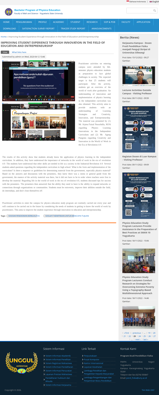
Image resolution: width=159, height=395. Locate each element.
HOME (6, 21)
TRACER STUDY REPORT (73, 28)
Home (4, 36)
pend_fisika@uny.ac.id (136, 378)
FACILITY (126, 21)
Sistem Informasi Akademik (58, 355)
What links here (19, 52)
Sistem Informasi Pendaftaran (59, 366)
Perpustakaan (90, 355)
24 (140, 336)
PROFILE (42, 21)
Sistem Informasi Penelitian (58, 359)
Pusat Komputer (91, 359)
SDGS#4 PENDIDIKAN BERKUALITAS (24, 216)
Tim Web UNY (148, 390)
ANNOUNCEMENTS (101, 28)
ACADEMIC (58, 21)
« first (126, 332)
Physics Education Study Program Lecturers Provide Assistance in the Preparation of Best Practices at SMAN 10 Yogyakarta (139, 229)
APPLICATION (143, 21)
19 (149, 332)
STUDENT (75, 21)
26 (149, 336)
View (6, 52)
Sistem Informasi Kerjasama (58, 385)
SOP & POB (109, 21)
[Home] (40, 12)
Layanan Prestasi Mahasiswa (58, 374)
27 (154, 336)
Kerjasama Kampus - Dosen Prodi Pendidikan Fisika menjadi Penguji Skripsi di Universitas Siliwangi (137, 47)
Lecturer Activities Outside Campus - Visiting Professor (137, 92)
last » (145, 339)
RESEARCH (92, 21)
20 (154, 332)
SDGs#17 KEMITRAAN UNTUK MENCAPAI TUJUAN (67, 216)
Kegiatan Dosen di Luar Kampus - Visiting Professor (139, 158)
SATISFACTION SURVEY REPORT (38, 28)
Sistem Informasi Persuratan (58, 370)
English (155, 1)
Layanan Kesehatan (93, 366)
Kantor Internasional (93, 363)
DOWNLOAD (9, 28)
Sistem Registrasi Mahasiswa (58, 363)
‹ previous (136, 332)
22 (130, 336)
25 (144, 336)
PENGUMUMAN (24, 21)
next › (138, 339)
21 (125, 336)
